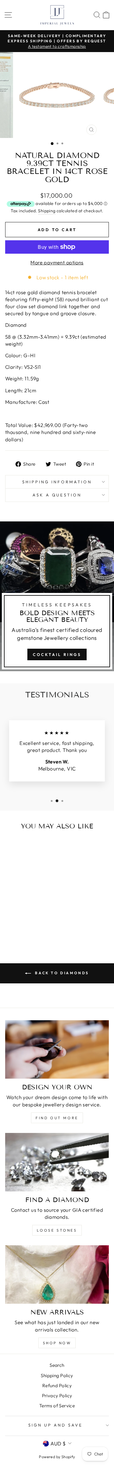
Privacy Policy (57, 1395)
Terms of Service (57, 1406)
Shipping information (57, 481)
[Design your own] (57, 1049)
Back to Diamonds (61, 973)
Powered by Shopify (57, 1456)
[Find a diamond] (57, 1162)
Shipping (46, 210)
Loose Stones (57, 1230)
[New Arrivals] (57, 1274)
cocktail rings (57, 654)
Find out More (57, 1118)
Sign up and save (55, 1425)
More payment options (56, 262)
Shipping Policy (57, 1375)
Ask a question (57, 494)
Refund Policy (57, 1385)
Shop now (57, 1343)
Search (57, 1365)
